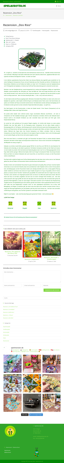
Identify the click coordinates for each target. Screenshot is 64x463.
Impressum (7, 450)
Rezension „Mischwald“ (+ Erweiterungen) (51, 258)
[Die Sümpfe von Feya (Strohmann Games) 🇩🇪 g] (12, 363)
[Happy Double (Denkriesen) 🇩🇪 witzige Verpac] (32, 363)
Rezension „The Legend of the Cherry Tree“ (12, 252)
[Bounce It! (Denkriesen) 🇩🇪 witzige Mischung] (51, 363)
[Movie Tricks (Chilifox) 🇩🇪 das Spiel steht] (51, 402)
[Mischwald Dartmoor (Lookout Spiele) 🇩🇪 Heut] (51, 383)
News (4, 338)
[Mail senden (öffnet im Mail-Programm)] (60, 1)
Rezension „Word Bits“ (8, 318)
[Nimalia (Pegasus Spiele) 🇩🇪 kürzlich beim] (32, 383)
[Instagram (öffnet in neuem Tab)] (58, 1)
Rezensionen (54, 30)
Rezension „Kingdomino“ (32, 259)
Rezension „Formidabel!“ (9, 309)
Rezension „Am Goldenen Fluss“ (10, 306)
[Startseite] (3, 15)
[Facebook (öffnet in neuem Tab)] (55, 1)
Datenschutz (7, 452)
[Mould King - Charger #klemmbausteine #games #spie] (32, 402)
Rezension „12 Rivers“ (8, 315)
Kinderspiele (6, 335)
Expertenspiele (6, 326)
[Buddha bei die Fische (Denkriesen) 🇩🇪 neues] (12, 402)
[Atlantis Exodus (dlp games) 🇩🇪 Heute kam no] (12, 383)
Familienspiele (36, 30)
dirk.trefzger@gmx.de (11, 30)
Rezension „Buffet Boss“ (8, 312)
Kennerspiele (45, 30)
